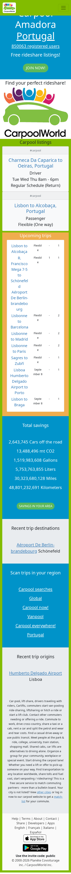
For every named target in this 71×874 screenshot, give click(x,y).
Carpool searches (35, 589)
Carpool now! (35, 607)
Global (35, 598)
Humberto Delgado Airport (35, 673)
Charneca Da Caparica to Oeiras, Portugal (35, 163)
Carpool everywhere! (36, 625)
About (38, 819)
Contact (51, 819)
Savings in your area (35, 506)
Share (20, 823)
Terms (26, 819)
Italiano (48, 828)
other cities (44, 792)
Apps (51, 823)
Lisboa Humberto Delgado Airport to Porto (19, 381)
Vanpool (35, 616)
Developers (36, 823)
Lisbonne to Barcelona (19, 321)
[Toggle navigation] (63, 8)
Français (34, 828)
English (20, 828)
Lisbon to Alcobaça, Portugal (35, 208)
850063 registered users (36, 46)
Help (15, 819)
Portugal (35, 35)
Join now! (35, 67)
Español (35, 832)
